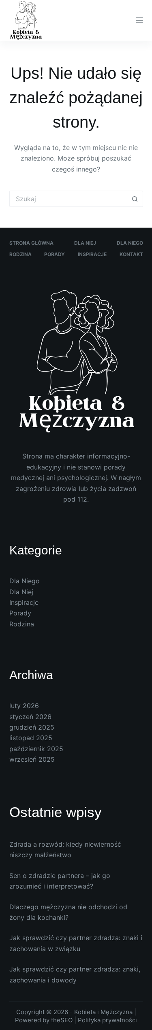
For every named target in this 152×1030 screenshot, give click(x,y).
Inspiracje (92, 254)
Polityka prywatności (107, 1020)
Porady (54, 254)
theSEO (62, 1020)
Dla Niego (130, 243)
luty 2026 (24, 706)
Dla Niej (85, 243)
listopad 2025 (30, 738)
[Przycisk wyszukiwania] (135, 199)
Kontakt (131, 254)
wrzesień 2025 (32, 759)
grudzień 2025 (31, 727)
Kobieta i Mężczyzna (103, 1012)
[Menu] (139, 20)
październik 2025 (36, 749)
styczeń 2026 (30, 717)
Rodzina (20, 254)
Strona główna (31, 243)
